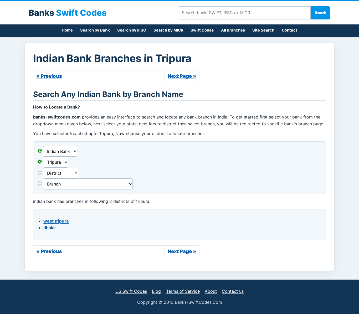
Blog (156, 291)
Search (320, 13)
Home (67, 30)
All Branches (233, 30)
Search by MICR (168, 30)
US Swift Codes (131, 291)
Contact (289, 30)
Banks (67, 13)
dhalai (49, 227)
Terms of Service (183, 291)
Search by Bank (95, 30)
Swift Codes (202, 30)
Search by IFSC (131, 30)
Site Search (263, 30)
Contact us (233, 291)
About (211, 291)
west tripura (56, 221)
